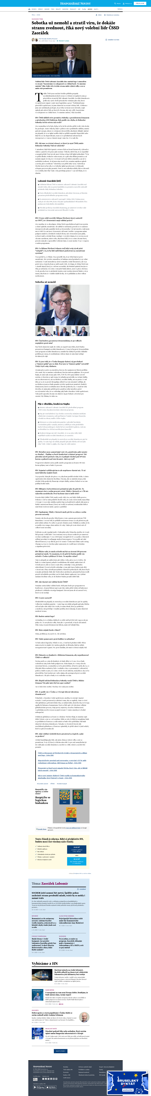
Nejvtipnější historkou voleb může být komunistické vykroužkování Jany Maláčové (71, 921)
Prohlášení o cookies (84, 1069)
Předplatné (140, 3)
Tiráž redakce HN (67, 1069)
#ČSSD (53, 783)
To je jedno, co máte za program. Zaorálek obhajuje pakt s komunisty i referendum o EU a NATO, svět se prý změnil (71, 943)
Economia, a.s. (44, 1069)
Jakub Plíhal (57, 75)
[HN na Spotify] (54, 1079)
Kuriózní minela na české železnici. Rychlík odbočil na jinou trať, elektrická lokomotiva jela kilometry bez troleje (71, 972)
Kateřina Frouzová (52, 38)
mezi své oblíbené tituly (73, 828)
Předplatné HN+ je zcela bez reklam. (82, 873)
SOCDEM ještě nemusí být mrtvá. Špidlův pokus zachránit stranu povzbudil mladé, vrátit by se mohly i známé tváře (58, 895)
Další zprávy (60, 1051)
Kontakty (65, 1067)
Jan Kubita (35, 1010)
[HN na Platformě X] (43, 1079)
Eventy (101, 1069)
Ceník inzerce (66, 1077)
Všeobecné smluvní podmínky (86, 1075)
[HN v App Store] (51, 1087)
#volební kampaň (62, 783)
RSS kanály (102, 1075)
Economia (66, 1072)
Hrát (64, 802)
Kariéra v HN (66, 1075)
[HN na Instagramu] (48, 1079)
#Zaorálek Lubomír (42, 783)
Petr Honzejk (42, 38)
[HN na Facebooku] (46, 1079)
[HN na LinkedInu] (51, 1079)
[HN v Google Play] (39, 1087)
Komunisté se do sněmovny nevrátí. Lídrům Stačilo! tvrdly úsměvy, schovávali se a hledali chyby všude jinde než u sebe (44, 923)
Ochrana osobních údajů (85, 1067)
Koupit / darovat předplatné (106, 1067)
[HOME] (29, 9)
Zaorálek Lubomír (54, 883)
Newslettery (102, 1072)
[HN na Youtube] (56, 1079)
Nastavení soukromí (84, 1072)
